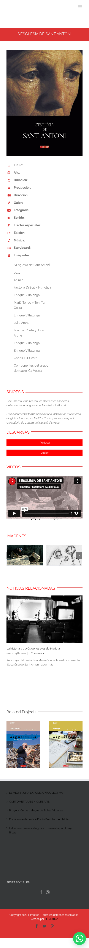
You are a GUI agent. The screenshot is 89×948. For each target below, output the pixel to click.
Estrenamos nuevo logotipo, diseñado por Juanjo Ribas (41, 830)
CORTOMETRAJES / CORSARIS (29, 801)
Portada (45, 442)
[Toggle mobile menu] (80, 6)
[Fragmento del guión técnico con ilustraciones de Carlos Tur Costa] (64, 555)
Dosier (44, 452)
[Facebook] (41, 892)
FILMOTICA (51, 919)
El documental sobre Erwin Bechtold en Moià (38, 819)
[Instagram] (47, 892)
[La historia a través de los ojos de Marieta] (44, 619)
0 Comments (36, 653)
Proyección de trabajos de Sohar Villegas (36, 810)
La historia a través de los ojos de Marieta (33, 648)
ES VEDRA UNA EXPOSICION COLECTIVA (36, 792)
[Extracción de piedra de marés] (25, 555)
